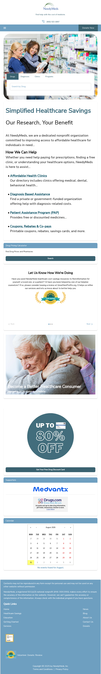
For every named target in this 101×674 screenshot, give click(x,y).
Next (88, 324)
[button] (43, 21)
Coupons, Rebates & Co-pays (30, 226)
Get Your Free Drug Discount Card (50, 469)
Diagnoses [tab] (25, 76)
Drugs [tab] (12, 76)
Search (50, 258)
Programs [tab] (49, 76)
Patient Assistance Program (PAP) (34, 213)
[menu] (5, 27)
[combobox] (48, 86)
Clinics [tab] (37, 76)
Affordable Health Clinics (28, 176)
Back (12, 324)
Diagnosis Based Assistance (30, 194)
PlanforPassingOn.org (23, 302)
